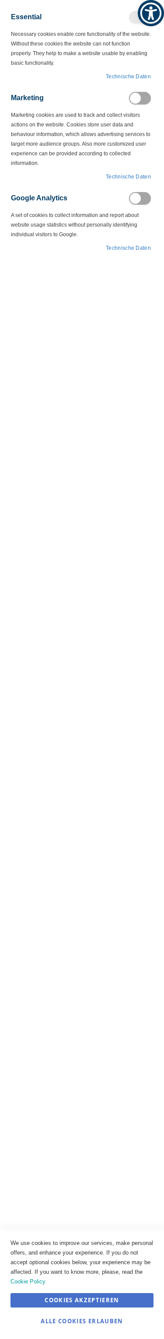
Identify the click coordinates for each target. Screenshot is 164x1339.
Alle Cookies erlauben (82, 1321)
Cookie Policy (27, 1281)
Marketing (140, 98)
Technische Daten (128, 76)
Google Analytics (140, 198)
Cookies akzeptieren (82, 1300)
